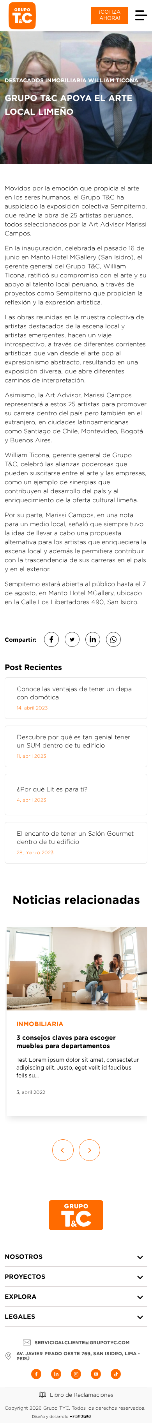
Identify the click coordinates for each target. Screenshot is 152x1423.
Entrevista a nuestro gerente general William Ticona (75, 1041)
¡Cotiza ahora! (109, 15)
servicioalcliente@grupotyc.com (82, 1342)
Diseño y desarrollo (50, 1416)
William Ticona (40, 1023)
